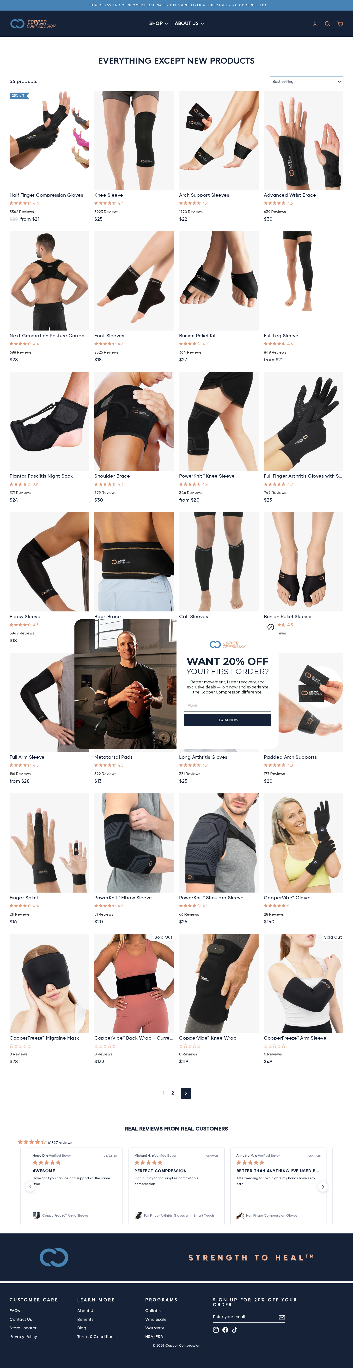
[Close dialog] (271, 627)
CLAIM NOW (228, 720)
